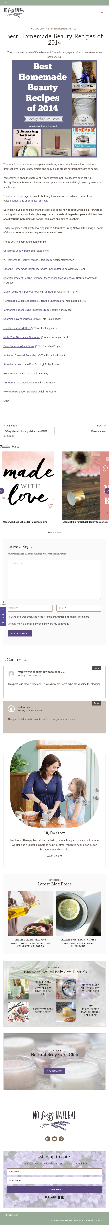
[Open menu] (102, 13)
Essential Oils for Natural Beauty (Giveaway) (85, 522)
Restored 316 (100, 1220)
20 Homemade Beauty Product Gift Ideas (26, 259)
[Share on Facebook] (3, 610)
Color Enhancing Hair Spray (18, 346)
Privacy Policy (11, 1215)
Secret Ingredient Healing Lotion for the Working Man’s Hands (38, 277)
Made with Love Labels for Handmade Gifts (25, 522)
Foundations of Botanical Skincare (29, 200)
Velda (21, 707)
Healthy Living (24, 940)
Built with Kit (54, 1197)
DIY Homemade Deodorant (18, 382)
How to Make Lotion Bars (17, 391)
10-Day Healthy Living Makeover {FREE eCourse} (25, 431)
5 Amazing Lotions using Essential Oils (25, 309)
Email (62, 607)
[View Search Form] (6, 3)
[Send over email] (3, 622)
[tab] (49, 532)
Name (13, 607)
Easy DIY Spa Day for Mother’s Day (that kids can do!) (43, 988)
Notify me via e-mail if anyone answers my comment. (39, 623)
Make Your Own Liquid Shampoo (21, 337)
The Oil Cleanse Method (17, 328)
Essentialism (98, 429)
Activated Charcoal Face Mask (20, 355)
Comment (15, 563)
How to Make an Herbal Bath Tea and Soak (91, 988)
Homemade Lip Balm (15, 373)
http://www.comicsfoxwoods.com (39, 672)
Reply (96, 668)
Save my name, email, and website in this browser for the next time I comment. (50, 616)
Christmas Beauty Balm (16, 250)
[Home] (32, 29)
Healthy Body (68, 940)
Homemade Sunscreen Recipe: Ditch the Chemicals (32, 300)
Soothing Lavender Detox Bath (20, 318)
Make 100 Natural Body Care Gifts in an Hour (28, 291)
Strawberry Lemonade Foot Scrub (22, 364)
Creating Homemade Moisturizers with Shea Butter (32, 268)
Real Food (40, 940)
